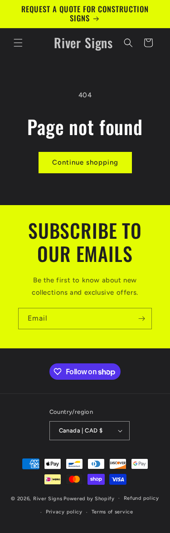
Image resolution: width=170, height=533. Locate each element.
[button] (18, 43)
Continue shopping (85, 162)
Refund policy (141, 498)
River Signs (48, 498)
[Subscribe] (141, 318)
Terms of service (112, 512)
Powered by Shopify (89, 498)
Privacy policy (64, 512)
